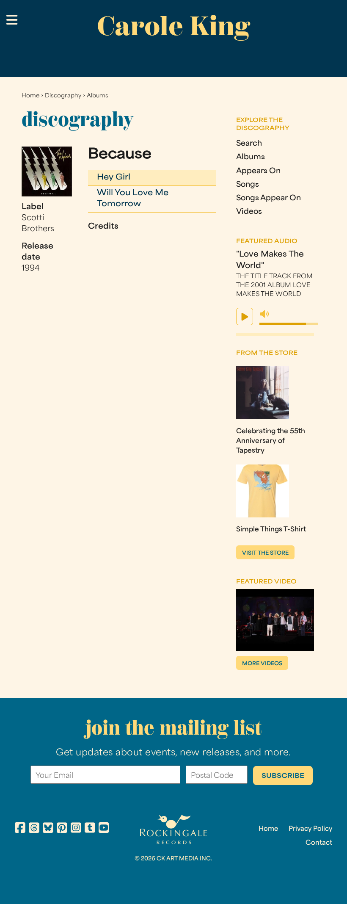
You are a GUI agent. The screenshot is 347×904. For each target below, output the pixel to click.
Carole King (173, 26)
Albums (97, 96)
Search (249, 143)
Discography (63, 96)
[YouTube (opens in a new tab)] (104, 829)
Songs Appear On (268, 198)
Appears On (258, 171)
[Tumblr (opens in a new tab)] (90, 829)
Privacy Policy (310, 829)
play (244, 316)
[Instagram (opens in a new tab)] (76, 829)
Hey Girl (113, 177)
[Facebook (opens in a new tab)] (20, 829)
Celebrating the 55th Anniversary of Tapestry (270, 441)
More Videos (262, 663)
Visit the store (265, 553)
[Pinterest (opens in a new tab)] (62, 829)
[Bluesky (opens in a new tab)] (48, 829)
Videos (249, 212)
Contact (319, 843)
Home (30, 96)
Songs (247, 184)
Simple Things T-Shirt (271, 529)
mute (264, 314)
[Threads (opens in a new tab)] (34, 829)
